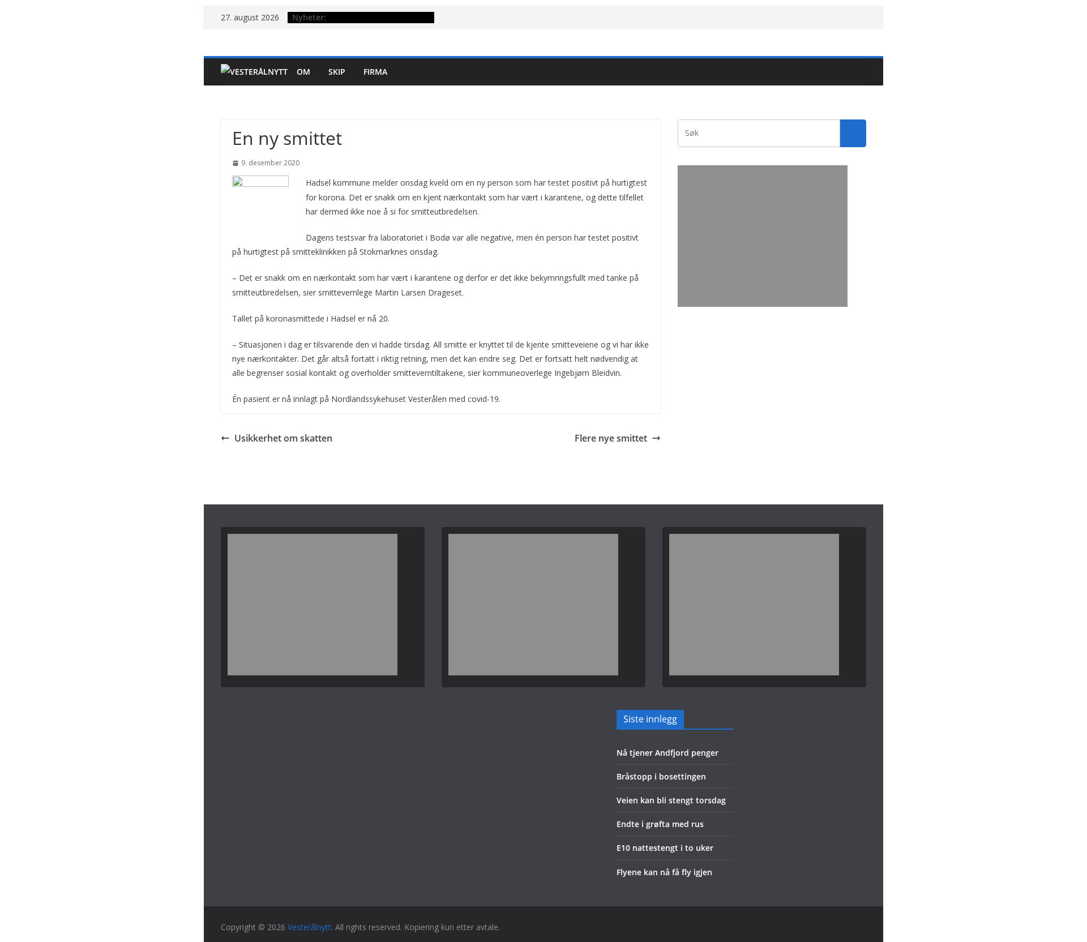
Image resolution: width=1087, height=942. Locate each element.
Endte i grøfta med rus (660, 824)
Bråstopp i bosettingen (661, 776)
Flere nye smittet (611, 438)
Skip (336, 71)
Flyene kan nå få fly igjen (664, 872)
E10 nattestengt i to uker (665, 847)
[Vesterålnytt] (254, 72)
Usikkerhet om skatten (283, 438)
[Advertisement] (763, 236)
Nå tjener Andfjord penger (667, 752)
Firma (375, 71)
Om (303, 71)
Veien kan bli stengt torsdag (671, 800)
